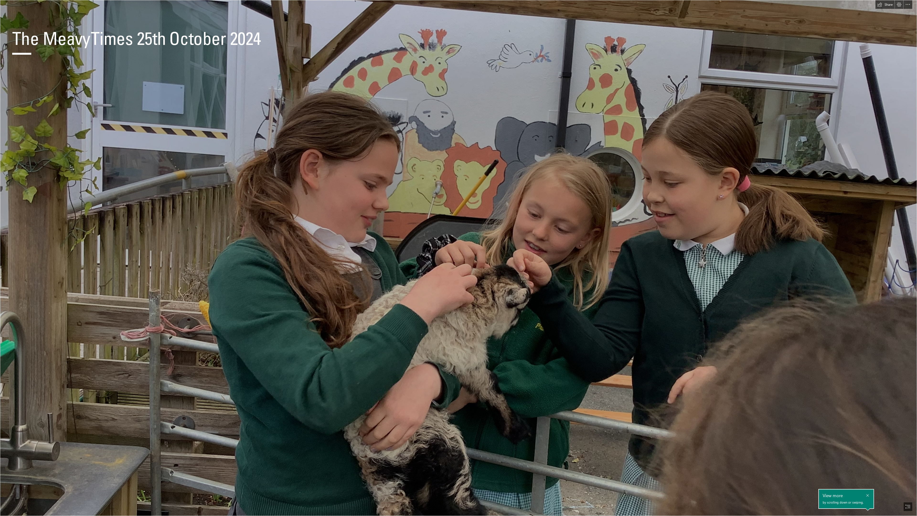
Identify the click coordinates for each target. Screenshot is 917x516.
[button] (885, 4)
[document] (458, 258)
